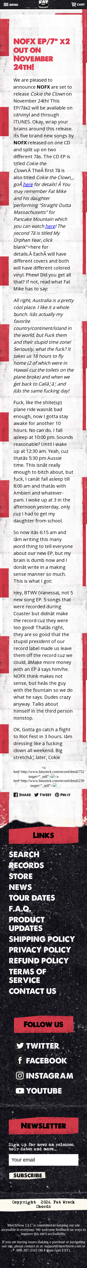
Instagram (49, 1076)
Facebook (46, 1060)
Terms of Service (27, 976)
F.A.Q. (20, 909)
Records (26, 865)
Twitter (42, 1046)
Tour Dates (32, 898)
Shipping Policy (42, 939)
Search (24, 854)
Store (21, 876)
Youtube (44, 1091)
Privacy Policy (40, 950)
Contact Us (32, 991)
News (20, 887)
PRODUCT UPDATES (27, 924)
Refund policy (39, 960)
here (28, 184)
